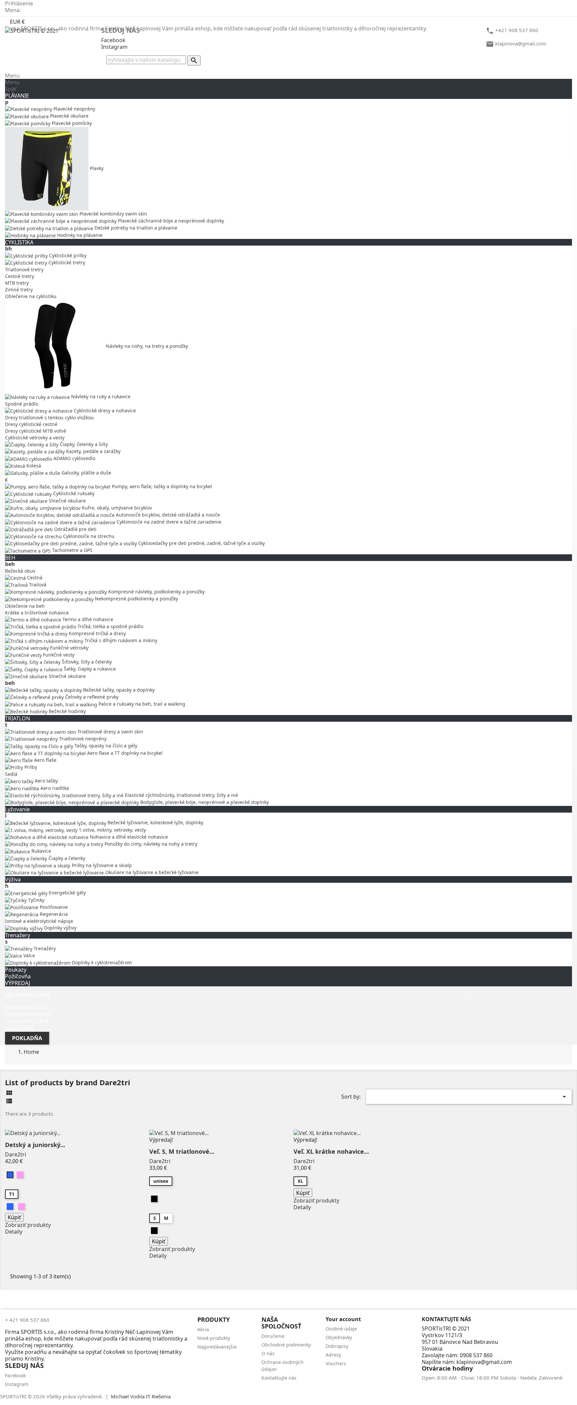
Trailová (37, 584)
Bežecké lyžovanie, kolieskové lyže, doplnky (154, 822)
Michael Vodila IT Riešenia (141, 1396)
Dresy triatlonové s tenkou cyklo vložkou (49, 417)
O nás (267, 1353)
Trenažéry (44, 948)
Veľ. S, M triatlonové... (181, 1151)
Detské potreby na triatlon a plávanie (135, 228)
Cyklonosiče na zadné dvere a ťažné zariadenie (168, 522)
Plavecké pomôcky (71, 123)
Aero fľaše (44, 760)
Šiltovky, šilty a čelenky (86, 662)
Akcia (203, 1329)
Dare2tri (15, 1154)
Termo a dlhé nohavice (87, 619)
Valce (28, 955)
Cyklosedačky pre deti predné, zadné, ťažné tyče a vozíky (201, 543)
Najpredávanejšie (217, 1347)
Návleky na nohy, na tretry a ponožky (146, 346)
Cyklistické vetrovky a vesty (34, 437)
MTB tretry (17, 283)
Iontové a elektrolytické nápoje (39, 921)
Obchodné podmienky (286, 1345)
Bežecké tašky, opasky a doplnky (118, 690)
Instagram (114, 46)
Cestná (34, 577)
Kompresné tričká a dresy (96, 633)
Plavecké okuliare (68, 116)
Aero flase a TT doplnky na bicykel (124, 753)
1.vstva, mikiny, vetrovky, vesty (111, 830)
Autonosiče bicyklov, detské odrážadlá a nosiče (167, 515)
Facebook (113, 40)
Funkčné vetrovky (68, 648)
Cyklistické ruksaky (73, 493)
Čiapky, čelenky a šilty (83, 444)
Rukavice (40, 851)
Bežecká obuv (20, 571)
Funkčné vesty (58, 655)
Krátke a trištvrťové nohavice (37, 612)
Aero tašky (45, 781)
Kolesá (33, 465)
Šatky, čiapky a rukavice (89, 669)
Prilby (30, 767)
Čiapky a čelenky (66, 858)
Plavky (96, 168)
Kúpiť (14, 1217)
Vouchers (336, 1363)
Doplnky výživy (59, 928)
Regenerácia (53, 914)
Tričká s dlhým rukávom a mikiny (120, 640)
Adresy (333, 1355)
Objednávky (339, 1337)
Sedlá (11, 774)
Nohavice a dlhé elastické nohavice (128, 837)
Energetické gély (66, 892)
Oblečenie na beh (25, 606)
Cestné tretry (19, 276)
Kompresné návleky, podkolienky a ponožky (156, 591)
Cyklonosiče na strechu (88, 536)
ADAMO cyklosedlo (73, 458)
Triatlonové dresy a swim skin (109, 731)
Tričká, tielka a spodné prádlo (109, 626)
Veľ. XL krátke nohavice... (331, 1151)
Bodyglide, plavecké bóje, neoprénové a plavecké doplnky (204, 802)
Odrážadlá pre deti (75, 529)
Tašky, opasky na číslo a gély (105, 745)
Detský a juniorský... (35, 1145)
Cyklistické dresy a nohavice (104, 410)
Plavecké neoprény (73, 109)
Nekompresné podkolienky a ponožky (135, 598)
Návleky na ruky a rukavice (100, 396)
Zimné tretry (19, 289)
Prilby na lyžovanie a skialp (101, 865)
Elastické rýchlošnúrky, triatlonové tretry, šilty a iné (181, 795)
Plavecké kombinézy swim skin (112, 213)
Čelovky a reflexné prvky (91, 697)
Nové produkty (213, 1338)
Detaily (13, 1231)
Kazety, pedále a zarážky (93, 451)
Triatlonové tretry (24, 269)
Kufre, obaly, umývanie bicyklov (116, 508)
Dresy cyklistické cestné (31, 424)
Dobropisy (337, 1346)
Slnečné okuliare (66, 501)
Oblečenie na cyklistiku (30, 296)
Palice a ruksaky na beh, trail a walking (141, 704)
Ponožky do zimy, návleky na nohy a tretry (150, 844)
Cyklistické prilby (67, 255)
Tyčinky (35, 900)
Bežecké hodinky (66, 711)
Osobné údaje (341, 1328)
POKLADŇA (27, 1038)
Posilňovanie (53, 907)
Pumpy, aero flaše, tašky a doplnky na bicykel (161, 486)
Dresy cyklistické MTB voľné (35, 431)
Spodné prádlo (21, 404)
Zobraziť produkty (28, 1225)
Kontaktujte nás (279, 1378)
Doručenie (272, 1336)
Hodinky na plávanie (79, 235)
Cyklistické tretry (66, 262)
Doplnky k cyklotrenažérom (101, 962)
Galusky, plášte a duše (85, 472)
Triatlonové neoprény (82, 738)
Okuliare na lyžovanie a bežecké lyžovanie (151, 872)
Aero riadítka (54, 788)
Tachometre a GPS (71, 550)
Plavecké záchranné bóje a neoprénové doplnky (170, 221)
